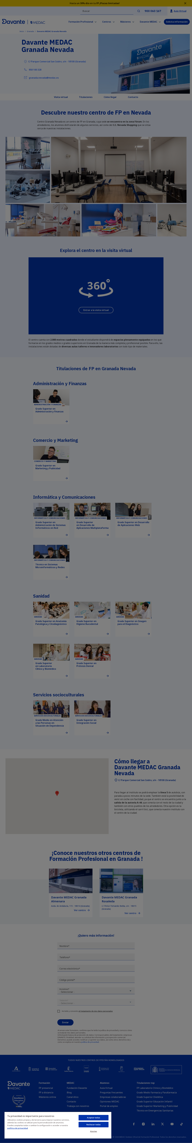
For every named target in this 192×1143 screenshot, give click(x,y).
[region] (57, 1125)
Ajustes (93, 1131)
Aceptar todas (93, 1117)
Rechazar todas (93, 1124)
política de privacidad (17, 1128)
